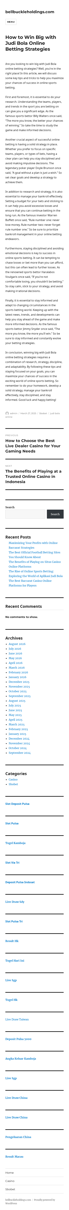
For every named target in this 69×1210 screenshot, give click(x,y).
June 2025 (15, 710)
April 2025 (15, 719)
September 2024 (20, 752)
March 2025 (17, 724)
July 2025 (15, 705)
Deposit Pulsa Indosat (20, 882)
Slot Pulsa (12, 823)
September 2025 (20, 696)
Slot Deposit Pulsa (17, 804)
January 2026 (17, 677)
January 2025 (17, 734)
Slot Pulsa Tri (14, 921)
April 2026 (16, 663)
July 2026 (15, 648)
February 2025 (18, 729)
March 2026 (17, 667)
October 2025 (18, 691)
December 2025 (19, 681)
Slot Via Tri (12, 862)
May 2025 (15, 715)
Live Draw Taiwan (17, 1019)
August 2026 (17, 644)
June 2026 (15, 653)
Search (10, 507)
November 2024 (19, 743)
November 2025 (19, 686)
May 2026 (15, 658)
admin (13, 413)
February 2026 (18, 672)
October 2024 (18, 748)
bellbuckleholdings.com (29, 11)
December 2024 (19, 738)
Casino (13, 779)
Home (9, 1172)
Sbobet (43, 413)
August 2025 (17, 700)
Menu (11, 21)
